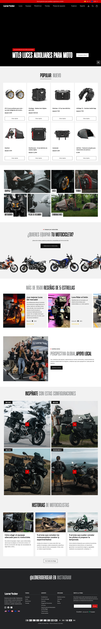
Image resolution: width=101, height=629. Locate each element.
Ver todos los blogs (50, 561)
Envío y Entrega (45, 599)
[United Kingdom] (19, 611)
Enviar (95, 606)
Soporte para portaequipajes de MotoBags (48, 608)
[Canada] (12, 611)
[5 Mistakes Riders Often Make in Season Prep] (83, 522)
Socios (59, 603)
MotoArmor (38, 6)
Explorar (74, 6)
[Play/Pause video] (50, 34)
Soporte (82, 6)
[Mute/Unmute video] (98, 62)
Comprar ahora (82, 55)
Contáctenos (44, 597)
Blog (58, 601)
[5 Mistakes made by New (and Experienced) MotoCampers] (50, 522)
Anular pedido (44, 613)
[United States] (5, 611)
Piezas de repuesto (59, 6)
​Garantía (43, 601)
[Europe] (15, 611)
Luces (20, 6)
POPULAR (45, 75)
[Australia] (9, 611)
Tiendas (47, 6)
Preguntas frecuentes (46, 603)
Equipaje (28, 6)
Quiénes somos (56, 367)
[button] (98, 310)
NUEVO (57, 75)
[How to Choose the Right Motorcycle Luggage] (18, 522)
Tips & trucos (44, 611)
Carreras (59, 599)
